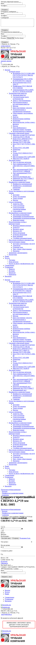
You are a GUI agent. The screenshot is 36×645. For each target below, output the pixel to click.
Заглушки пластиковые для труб (24, 244)
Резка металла (13, 262)
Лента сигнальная (19, 233)
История (12, 271)
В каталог (4, 561)
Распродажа (13, 254)
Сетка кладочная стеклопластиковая (19, 208)
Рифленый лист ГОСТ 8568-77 (23, 178)
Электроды (16, 245)
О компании (9, 267)
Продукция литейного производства (21, 240)
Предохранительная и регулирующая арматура (21, 103)
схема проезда (5, 46)
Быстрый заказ (6, 538)
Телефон (4, 6)
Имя (2, 3)
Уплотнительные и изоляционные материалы (22, 110)
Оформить (4, 563)
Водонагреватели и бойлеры (22, 131)
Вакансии (12, 272)
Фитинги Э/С (17, 231)
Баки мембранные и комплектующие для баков (22, 128)
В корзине (25, 538)
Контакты (8, 276)
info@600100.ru (6, 614)
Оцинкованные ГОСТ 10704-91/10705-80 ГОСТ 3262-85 (23, 80)
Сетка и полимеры (15, 202)
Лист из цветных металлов (22, 162)
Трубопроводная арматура (18, 93)
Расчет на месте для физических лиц (21, 263)
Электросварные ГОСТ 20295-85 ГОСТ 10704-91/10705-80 (23, 90)
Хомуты (15, 117)
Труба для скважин (19, 196)
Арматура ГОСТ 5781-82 (21, 137)
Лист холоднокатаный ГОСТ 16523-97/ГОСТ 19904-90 (23, 170)
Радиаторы (16, 120)
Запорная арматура (19, 95)
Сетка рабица (17, 211)
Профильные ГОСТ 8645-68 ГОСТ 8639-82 (22, 87)
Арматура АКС (18, 204)
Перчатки (16, 251)
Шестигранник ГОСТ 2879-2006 (24, 157)
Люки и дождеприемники (21, 100)
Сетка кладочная (18, 205)
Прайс (7, 256)
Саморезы (16, 189)
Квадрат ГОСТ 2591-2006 (21, 142)
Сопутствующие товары (17, 242)
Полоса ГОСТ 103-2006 (21, 148)
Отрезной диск (18, 247)
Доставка (12, 260)
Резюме (3, 38)
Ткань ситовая (18, 198)
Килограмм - (5, 536)
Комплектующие (18, 220)
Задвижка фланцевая (20, 234)
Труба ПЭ (16, 227)
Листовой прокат (15, 160)
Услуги (7, 258)
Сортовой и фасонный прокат (19, 133)
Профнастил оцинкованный (22, 184)
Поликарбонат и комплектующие (20, 213)
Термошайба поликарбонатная (23, 216)
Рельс (15, 151)
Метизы (15, 106)
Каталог (7, 70)
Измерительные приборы (21, 119)
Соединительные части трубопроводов (21, 98)
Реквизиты (12, 274)
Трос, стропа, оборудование (22, 249)
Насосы (15, 126)
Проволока (16, 149)
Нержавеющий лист (19, 180)
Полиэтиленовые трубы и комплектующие (17, 223)
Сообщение (5, 18)
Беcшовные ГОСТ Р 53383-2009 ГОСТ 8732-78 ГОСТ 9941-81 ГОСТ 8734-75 (24, 75)
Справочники (9, 265)
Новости (12, 269)
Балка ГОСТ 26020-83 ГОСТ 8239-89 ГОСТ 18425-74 (22, 139)
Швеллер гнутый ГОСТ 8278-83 (24, 135)
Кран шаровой (18, 236)
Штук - (3, 533)
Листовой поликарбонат (21, 215)
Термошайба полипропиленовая (24, 218)
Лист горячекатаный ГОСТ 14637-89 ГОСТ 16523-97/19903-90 (24, 165)
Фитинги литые (18, 229)
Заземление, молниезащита (18, 253)
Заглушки (16, 195)
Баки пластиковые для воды (22, 108)
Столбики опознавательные (22, 238)
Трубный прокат (14, 71)
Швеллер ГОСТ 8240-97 (21, 158)
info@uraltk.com (6, 49)
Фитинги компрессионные (22, 225)
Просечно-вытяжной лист (21, 177)
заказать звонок (6, 61)
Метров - (4, 534)
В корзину (16, 538)
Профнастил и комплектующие (19, 182)
